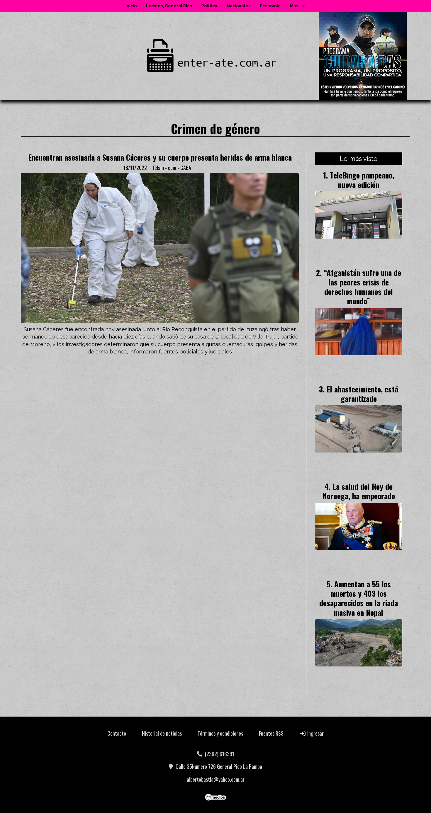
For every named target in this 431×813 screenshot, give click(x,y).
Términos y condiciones (220, 733)
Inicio (131, 6)
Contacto (116, 733)
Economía (270, 6)
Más (294, 6)
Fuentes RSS (271, 733)
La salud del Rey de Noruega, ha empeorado (359, 491)
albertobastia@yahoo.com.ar (216, 779)
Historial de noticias (162, 733)
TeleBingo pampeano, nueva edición (362, 179)
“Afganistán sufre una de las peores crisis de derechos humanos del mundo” (362, 286)
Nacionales (238, 6)
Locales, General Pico (169, 6)
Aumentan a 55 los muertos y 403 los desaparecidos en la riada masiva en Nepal (358, 598)
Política (209, 6)
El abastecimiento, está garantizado (362, 393)
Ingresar (315, 733)
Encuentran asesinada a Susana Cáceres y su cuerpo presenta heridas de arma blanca (160, 157)
